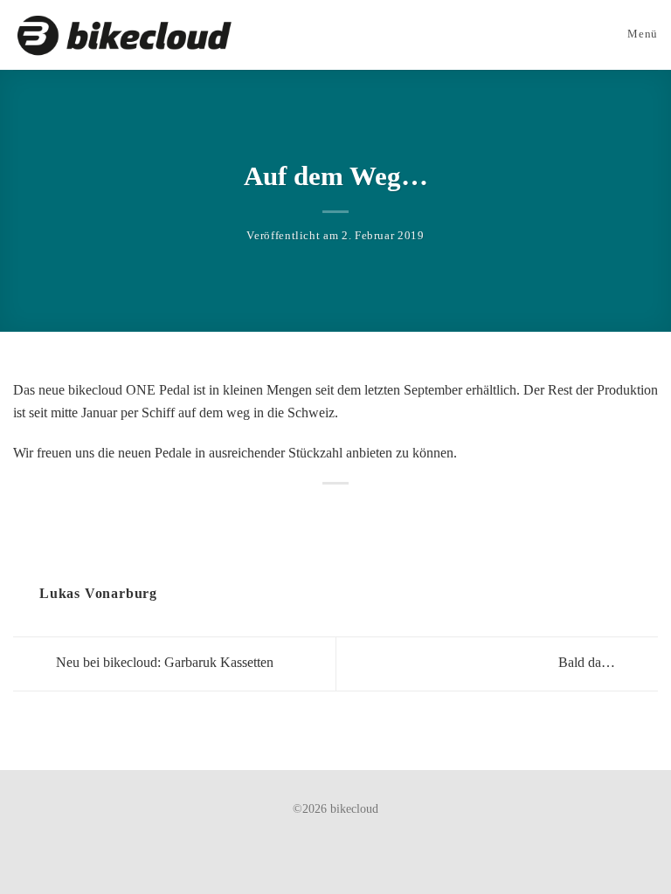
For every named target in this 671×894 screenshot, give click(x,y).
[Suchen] (583, 34)
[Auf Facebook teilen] (325, 511)
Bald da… (588, 662)
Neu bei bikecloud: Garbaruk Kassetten (162, 662)
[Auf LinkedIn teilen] (346, 511)
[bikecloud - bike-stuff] (124, 35)
